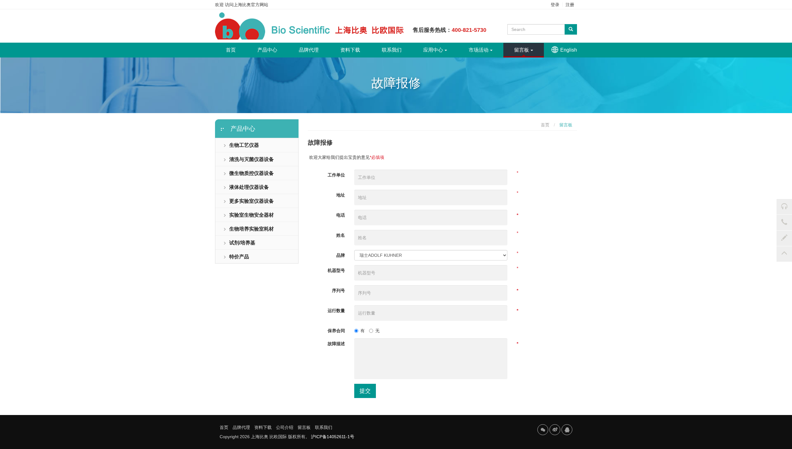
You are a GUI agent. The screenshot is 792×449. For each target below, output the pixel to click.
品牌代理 (309, 50)
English (568, 50)
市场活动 (479, 50)
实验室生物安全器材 (251, 215)
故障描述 (336, 343)
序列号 (338, 290)
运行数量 (336, 310)
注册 (570, 4)
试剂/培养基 (242, 242)
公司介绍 (284, 427)
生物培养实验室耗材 (251, 228)
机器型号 (336, 270)
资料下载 (350, 50)
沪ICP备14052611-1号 (332, 436)
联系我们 (392, 50)
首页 (236, 50)
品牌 (340, 255)
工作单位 (336, 174)
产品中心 (267, 50)
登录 (555, 4)
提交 (365, 391)
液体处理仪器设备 (249, 187)
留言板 (521, 50)
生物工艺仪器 (244, 145)
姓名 (340, 235)
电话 (340, 215)
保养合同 (336, 330)
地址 (340, 195)
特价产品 (239, 256)
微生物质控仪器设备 (251, 173)
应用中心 (433, 50)
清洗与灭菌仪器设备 (251, 159)
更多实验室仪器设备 (251, 201)
